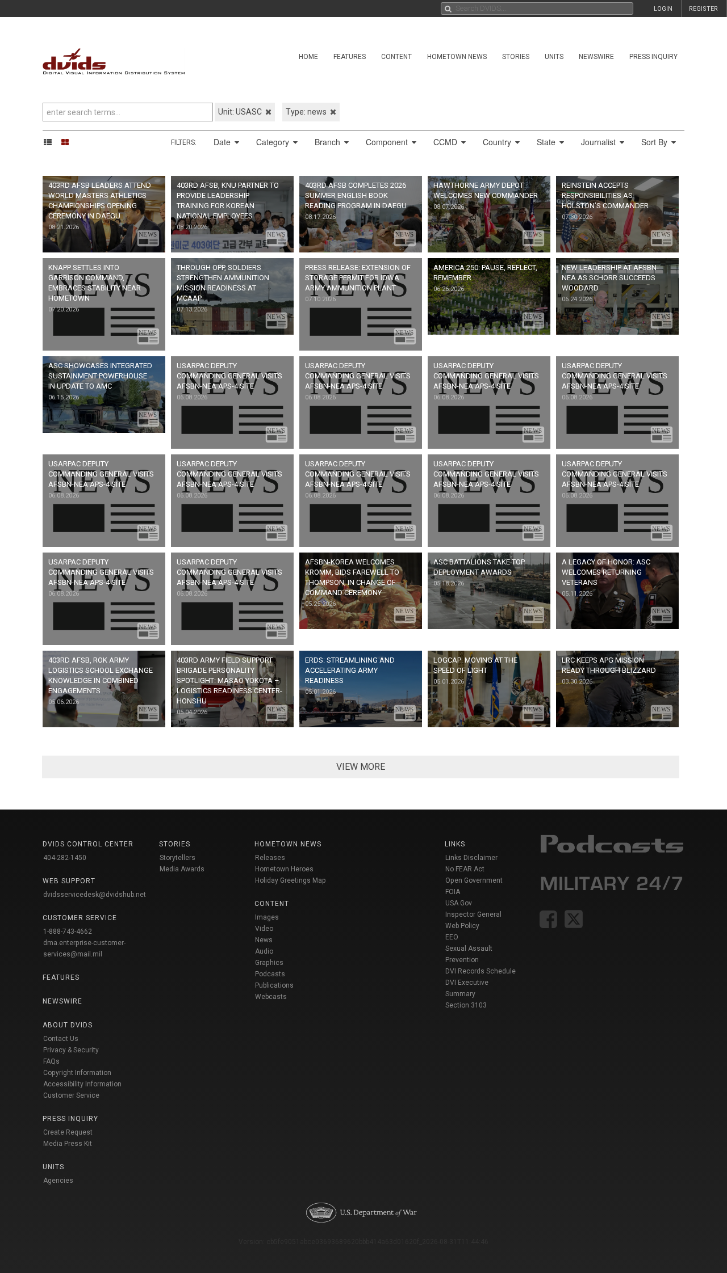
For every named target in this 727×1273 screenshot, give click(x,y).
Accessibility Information (82, 1084)
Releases (270, 858)
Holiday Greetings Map (290, 880)
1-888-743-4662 (67, 931)
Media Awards (182, 869)
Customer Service (71, 1095)
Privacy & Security (71, 1050)
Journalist (599, 141)
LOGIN (663, 8)
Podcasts (270, 974)
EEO (451, 937)
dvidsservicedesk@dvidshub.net (94, 895)
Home (308, 57)
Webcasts (271, 997)
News (264, 940)
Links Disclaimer (471, 858)
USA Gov (458, 903)
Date (223, 141)
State (547, 141)
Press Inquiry (653, 57)
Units (554, 57)
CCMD (446, 141)
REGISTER (703, 8)
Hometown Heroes (284, 869)
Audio (264, 951)
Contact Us (60, 1039)
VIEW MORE (360, 766)
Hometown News (457, 57)
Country (498, 141)
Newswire (596, 57)
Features (349, 57)
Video (264, 929)
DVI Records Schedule (480, 971)
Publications (274, 985)
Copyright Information (77, 1073)
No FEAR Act (464, 869)
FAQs (51, 1061)
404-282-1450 (64, 858)
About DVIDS (68, 1025)
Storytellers (177, 858)
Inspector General (473, 914)
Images (267, 917)
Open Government (474, 880)
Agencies (58, 1181)
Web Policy (462, 926)
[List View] (51, 141)
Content (396, 57)
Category (273, 141)
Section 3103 (466, 1005)
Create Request (68, 1132)
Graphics (269, 963)
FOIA (452, 892)
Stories (515, 57)
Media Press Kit (67, 1144)
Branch (328, 141)
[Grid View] (68, 141)
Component (388, 141)
